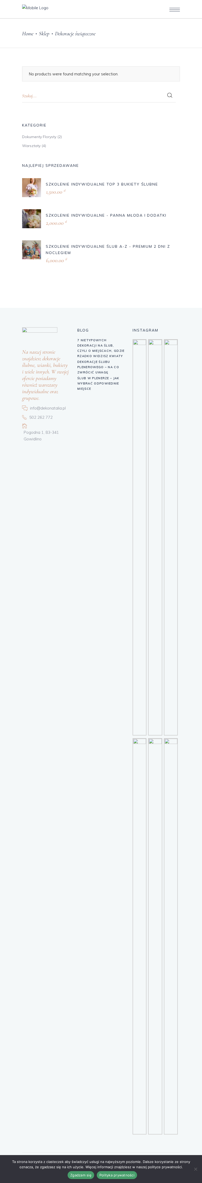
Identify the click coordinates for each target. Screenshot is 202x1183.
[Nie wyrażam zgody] (195, 1169)
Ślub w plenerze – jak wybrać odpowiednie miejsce (98, 383)
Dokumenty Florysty (39, 136)
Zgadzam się (81, 1175)
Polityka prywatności (116, 1175)
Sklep (44, 33)
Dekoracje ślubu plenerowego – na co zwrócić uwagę (98, 367)
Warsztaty (31, 145)
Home (27, 33)
